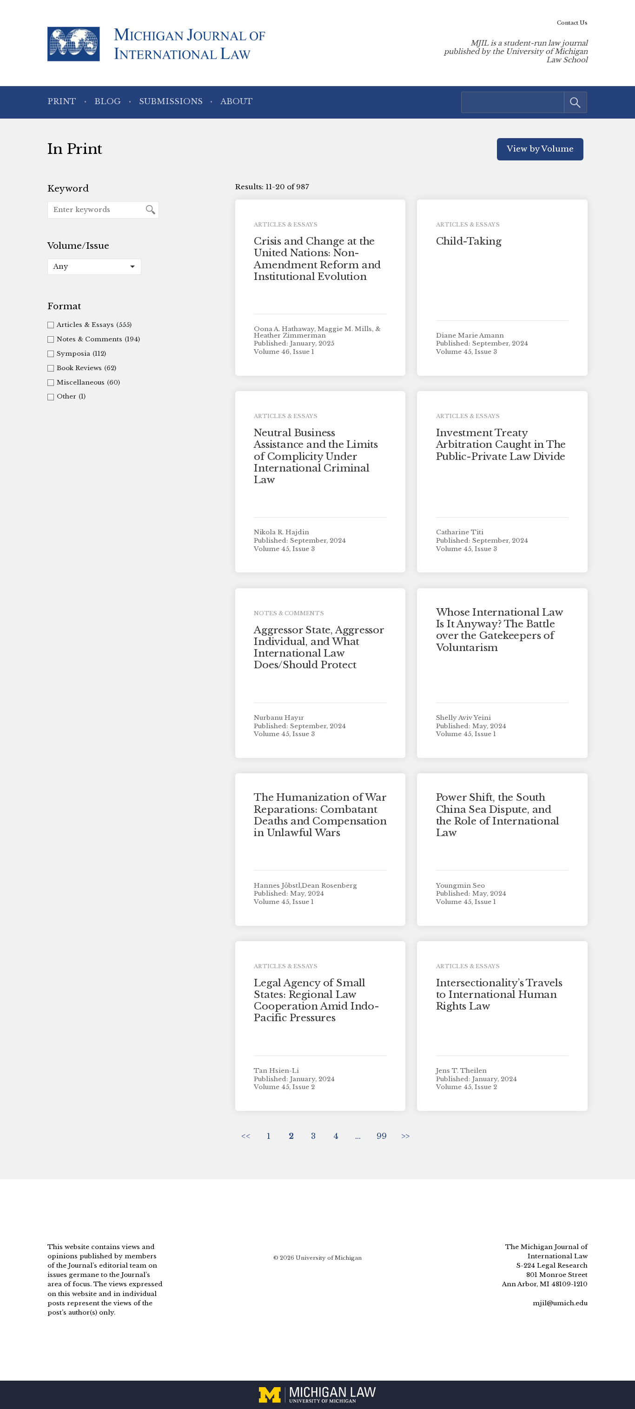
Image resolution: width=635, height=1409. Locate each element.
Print (61, 101)
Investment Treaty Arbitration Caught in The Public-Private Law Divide (501, 444)
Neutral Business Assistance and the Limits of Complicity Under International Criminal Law (316, 456)
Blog (107, 101)
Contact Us (572, 23)
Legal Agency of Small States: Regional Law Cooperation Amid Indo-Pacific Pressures (316, 1000)
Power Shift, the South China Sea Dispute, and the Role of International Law (498, 815)
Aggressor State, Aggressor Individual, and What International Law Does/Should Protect (319, 647)
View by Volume (540, 149)
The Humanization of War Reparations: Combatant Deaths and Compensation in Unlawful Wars (320, 815)
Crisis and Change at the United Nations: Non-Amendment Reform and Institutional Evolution (317, 259)
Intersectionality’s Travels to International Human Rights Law (499, 994)
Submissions (171, 101)
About (236, 101)
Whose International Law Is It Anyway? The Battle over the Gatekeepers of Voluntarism (499, 630)
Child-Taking (469, 241)
